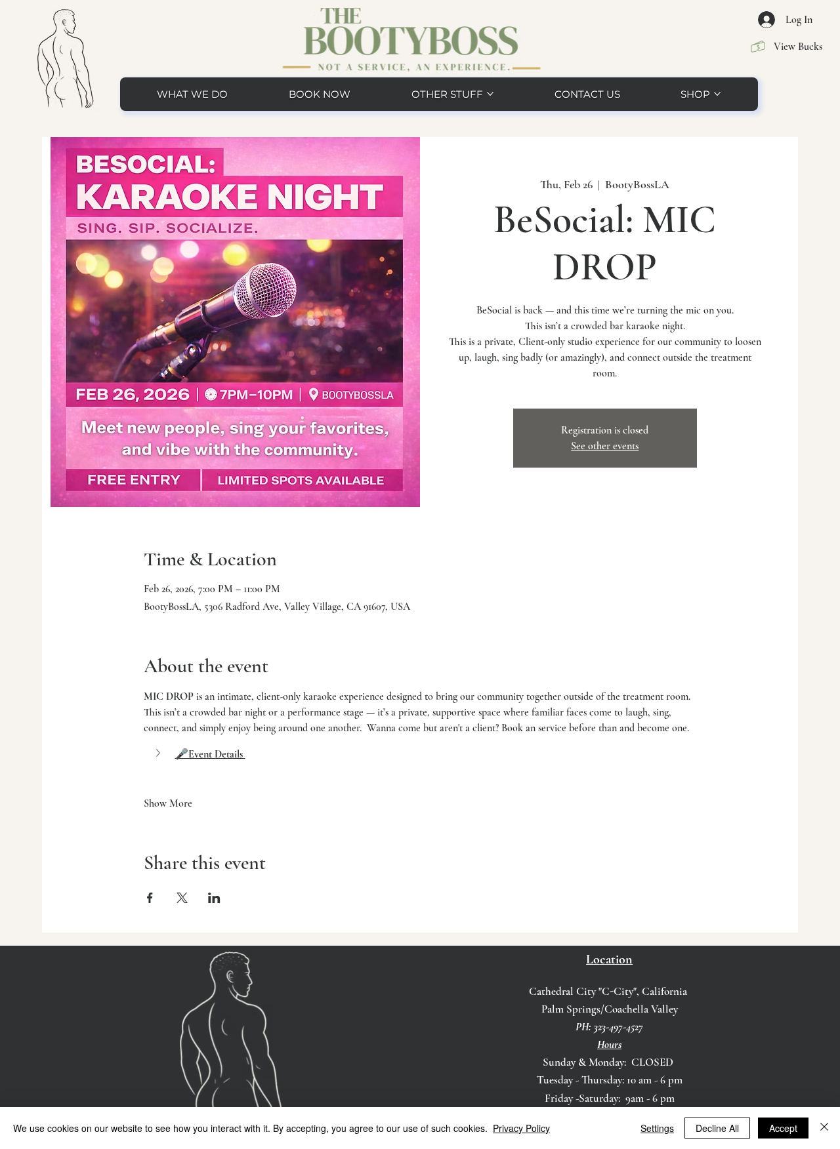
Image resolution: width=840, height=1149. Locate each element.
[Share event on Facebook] (150, 898)
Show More (168, 803)
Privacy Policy (521, 1128)
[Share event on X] (182, 898)
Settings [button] (657, 1128)
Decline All (717, 1128)
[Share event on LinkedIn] (214, 898)
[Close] (824, 1128)
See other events (605, 446)
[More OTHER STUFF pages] (490, 94)
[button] (420, 754)
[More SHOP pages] (717, 94)
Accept (783, 1128)
